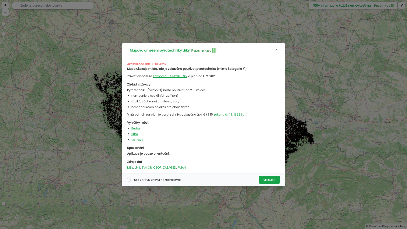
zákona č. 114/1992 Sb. (229, 114)
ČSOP (157, 167)
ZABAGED (169, 167)
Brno (134, 134)
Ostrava (137, 140)
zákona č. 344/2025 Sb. (170, 76)
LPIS (137, 167)
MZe (130, 167)
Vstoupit (269, 180)
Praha (135, 128)
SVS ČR (147, 167)
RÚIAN (182, 167)
